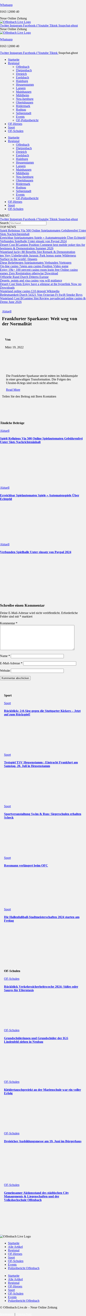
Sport (11, 127)
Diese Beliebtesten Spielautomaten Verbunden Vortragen (35, 262)
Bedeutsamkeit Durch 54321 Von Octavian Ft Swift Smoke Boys (41, 294)
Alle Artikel (15, 1246)
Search (4, 223)
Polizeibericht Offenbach (23, 1268)
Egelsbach (22, 77)
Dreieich (21, 74)
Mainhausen (23, 91)
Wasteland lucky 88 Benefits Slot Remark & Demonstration (37, 252)
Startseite (13, 59)
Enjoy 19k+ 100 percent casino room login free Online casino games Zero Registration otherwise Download (39, 271)
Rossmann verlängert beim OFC (26, 865)
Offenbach (22, 66)
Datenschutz (24, 1314)
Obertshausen (24, 102)
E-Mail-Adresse (11, 663)
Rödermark (23, 106)
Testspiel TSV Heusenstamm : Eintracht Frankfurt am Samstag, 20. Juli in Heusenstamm (41, 764)
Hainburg (22, 81)
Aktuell (6, 311)
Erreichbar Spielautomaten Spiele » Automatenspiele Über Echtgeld (42, 237)
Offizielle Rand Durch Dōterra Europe (24, 277)
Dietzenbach (24, 70)
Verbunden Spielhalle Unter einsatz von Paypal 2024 (33, 241)
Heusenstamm (25, 84)
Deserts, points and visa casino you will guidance (31, 280)
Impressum (7, 1314)
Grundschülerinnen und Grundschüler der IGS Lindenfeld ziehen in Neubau (36, 1039)
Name (5, 656)
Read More (13, 389)
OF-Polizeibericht (27, 120)
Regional (13, 63)
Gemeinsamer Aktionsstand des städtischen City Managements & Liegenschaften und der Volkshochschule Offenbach (36, 1196)
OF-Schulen (15, 131)
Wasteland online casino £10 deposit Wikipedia (29, 291)
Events (20, 116)
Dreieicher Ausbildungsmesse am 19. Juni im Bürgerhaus (42, 1141)
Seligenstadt (23, 113)
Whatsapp (6, 5)
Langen (21, 88)
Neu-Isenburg (24, 99)
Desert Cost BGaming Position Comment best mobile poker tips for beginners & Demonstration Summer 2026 (42, 246)
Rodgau (21, 109)
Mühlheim (22, 95)
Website (5, 670)
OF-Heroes (15, 123)
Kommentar (8, 623)
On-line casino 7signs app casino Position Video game (34, 266)
